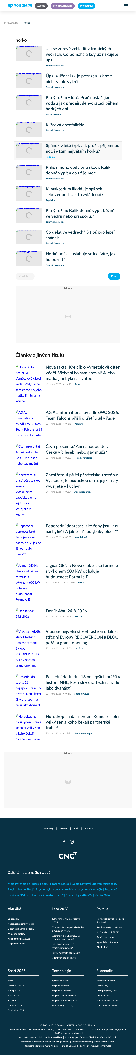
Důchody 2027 (104, 996)
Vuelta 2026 (102, 895)
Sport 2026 (17, 971)
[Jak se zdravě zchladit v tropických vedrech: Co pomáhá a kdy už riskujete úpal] (29, 57)
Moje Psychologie (19, 883)
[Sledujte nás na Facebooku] (64, 842)
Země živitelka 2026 (107, 1006)
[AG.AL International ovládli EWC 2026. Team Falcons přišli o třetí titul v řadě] (29, 424)
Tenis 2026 (13, 996)
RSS (76, 828)
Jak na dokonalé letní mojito (66, 953)
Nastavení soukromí (82, 1042)
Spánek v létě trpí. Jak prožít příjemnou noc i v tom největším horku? (82, 149)
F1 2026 (12, 1001)
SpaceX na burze (60, 981)
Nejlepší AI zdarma (61, 991)
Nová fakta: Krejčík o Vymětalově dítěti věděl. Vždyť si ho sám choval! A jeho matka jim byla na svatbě (83, 373)
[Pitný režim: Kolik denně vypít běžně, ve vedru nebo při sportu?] (29, 216)
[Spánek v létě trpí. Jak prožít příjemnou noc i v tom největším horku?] (29, 151)
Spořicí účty (102, 986)
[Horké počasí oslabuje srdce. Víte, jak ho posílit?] (29, 259)
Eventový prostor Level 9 (48, 895)
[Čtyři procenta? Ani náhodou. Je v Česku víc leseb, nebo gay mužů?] (29, 455)
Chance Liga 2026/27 (79, 895)
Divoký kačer (103, 947)
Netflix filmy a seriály (62, 1006)
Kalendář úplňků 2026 (19, 939)
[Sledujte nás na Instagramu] (72, 842)
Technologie (61, 971)
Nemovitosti (26, 889)
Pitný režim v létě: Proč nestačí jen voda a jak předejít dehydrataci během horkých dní (82, 103)
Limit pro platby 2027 (107, 991)
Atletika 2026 (15, 1006)
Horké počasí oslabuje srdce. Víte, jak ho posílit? (81, 257)
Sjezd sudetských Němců (109, 927)
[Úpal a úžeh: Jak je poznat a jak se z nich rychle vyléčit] (29, 81)
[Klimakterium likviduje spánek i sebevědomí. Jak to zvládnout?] (29, 194)
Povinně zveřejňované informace (94, 1046)
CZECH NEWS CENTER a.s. (81, 1025)
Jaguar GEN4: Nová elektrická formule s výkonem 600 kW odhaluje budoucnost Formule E (82, 571)
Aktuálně (15, 909)
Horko (27, 23)
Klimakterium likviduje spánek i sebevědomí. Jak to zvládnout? (75, 192)
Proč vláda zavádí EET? (108, 932)
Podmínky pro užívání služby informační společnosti (90, 1037)
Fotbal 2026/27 (16, 986)
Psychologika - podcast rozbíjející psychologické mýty (69, 889)
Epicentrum (13, 919)
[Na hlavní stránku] (20, 6)
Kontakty (48, 828)
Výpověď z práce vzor (107, 942)
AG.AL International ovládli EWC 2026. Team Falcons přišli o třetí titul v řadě (82, 416)
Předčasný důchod (106, 981)
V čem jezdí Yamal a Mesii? (21, 929)
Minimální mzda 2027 (107, 1001)
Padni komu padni (105, 937)
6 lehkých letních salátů (64, 958)
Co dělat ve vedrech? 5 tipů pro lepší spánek (80, 235)
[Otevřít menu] (126, 5)
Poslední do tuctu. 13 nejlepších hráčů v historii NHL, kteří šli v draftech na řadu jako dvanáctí (83, 682)
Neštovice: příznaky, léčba (21, 924)
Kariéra (89, 828)
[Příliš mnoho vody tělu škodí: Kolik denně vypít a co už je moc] (29, 173)
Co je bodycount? (16, 944)
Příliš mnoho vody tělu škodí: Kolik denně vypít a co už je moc (78, 170)
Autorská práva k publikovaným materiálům (41, 1037)
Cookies (65, 1042)
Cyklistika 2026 (16, 1010)
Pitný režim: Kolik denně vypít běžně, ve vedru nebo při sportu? (80, 214)
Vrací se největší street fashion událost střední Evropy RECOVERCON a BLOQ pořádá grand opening (82, 637)
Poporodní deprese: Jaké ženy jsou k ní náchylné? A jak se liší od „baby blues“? (82, 529)
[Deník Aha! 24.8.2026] (29, 615)
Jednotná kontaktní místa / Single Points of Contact (50, 1046)
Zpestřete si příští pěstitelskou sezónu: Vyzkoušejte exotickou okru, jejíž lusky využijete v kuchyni (82, 481)
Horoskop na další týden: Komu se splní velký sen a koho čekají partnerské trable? (82, 722)
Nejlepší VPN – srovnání (64, 1001)
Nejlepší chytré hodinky (64, 996)
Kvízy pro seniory (16, 934)
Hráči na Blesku (60, 883)
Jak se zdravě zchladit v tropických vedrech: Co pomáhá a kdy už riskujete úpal (82, 54)
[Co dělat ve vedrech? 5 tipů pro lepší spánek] (29, 238)
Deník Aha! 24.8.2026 (66, 611)
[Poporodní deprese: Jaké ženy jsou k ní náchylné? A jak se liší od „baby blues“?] (29, 540)
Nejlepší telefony (60, 986)
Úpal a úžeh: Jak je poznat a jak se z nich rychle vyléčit (79, 79)
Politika (102, 909)
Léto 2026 (60, 909)
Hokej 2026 (14, 991)
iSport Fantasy (81, 883)
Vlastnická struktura (104, 1042)
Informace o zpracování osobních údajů (40, 1042)
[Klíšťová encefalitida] (29, 129)
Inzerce (63, 828)
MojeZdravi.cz (11, 23)
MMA (11, 981)
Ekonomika (105, 971)
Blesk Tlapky (40, 883)
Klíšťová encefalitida (65, 125)
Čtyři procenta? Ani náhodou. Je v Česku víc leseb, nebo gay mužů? (77, 450)
